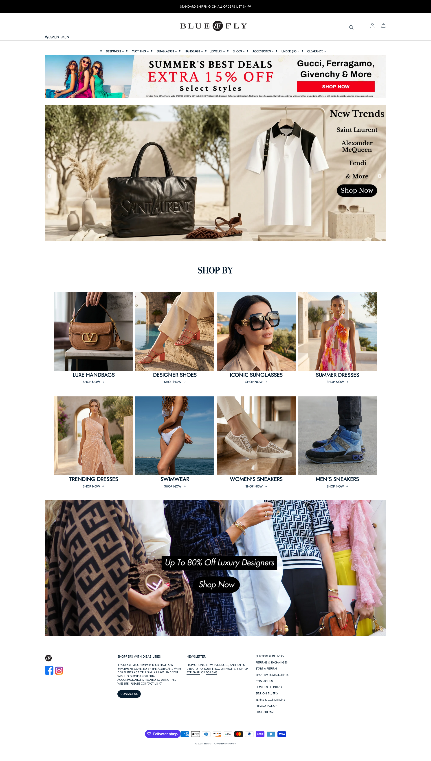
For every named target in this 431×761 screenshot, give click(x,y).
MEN (65, 37)
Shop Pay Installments (272, 675)
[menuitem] (114, 51)
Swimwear (175, 479)
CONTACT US (129, 694)
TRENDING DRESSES (93, 479)
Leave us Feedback (269, 687)
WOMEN (52, 37)
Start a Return (266, 669)
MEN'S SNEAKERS (337, 479)
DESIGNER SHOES (175, 375)
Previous (49, 176)
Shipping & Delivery (270, 656)
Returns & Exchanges (272, 663)
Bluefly (207, 743)
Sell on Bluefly (267, 694)
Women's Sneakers (256, 479)
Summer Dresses (337, 375)
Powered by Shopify (225, 743)
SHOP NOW (91, 382)
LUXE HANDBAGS (94, 375)
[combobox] (316, 27)
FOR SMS (211, 672)
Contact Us (264, 681)
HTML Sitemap (265, 712)
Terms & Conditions (270, 700)
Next (379, 176)
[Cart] (383, 25)
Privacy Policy (266, 706)
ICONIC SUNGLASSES (256, 375)
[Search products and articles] (351, 27)
